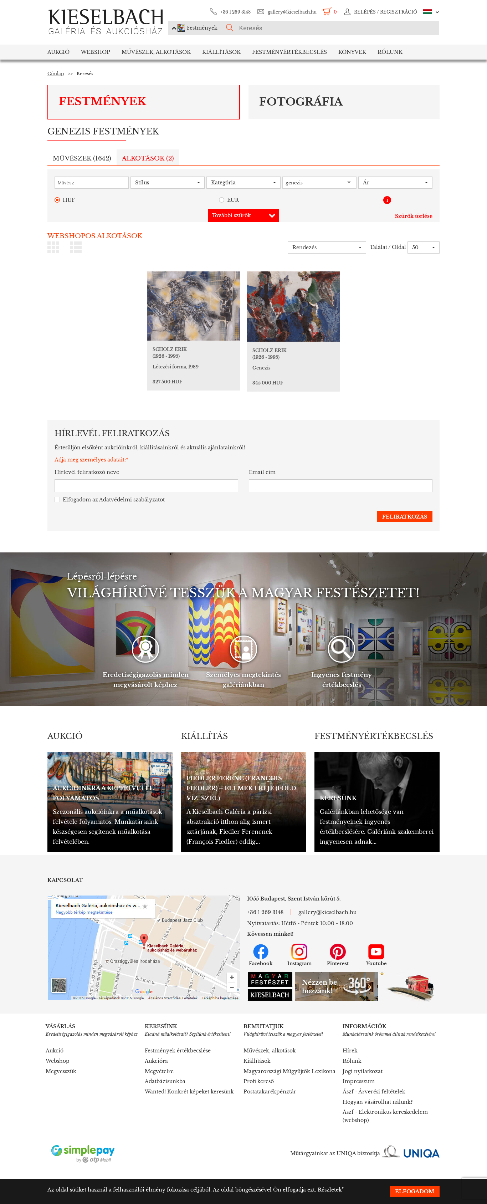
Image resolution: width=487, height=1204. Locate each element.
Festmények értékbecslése (178, 1050)
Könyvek (352, 52)
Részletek (330, 1190)
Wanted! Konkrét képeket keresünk (189, 1091)
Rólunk (390, 52)
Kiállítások (221, 52)
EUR (233, 200)
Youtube (376, 963)
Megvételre (159, 1071)
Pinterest (338, 963)
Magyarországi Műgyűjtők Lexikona (289, 1071)
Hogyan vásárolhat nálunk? (378, 1102)
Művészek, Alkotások (156, 52)
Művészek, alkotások (270, 1050)
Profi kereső (259, 1081)
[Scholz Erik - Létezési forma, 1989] (193, 306)
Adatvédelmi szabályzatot (132, 499)
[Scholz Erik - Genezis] (293, 306)
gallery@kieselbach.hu (292, 12)
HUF (69, 200)
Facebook (261, 963)
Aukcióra (156, 1061)
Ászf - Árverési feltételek (374, 1091)
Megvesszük (61, 1071)
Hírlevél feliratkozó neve (87, 472)
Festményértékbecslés (289, 52)
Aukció (58, 52)
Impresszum (359, 1081)
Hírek (350, 1050)
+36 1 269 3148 (235, 12)
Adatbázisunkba (165, 1081)
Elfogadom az (114, 499)
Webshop (95, 52)
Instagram (299, 963)
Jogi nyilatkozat (363, 1071)
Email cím (262, 472)
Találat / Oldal (388, 247)
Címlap (55, 73)
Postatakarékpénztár (270, 1091)
